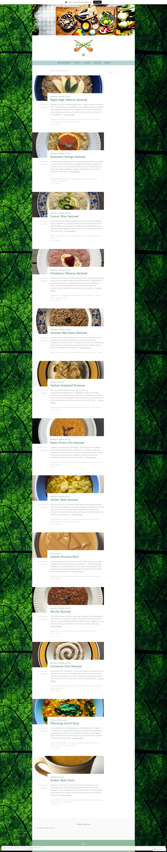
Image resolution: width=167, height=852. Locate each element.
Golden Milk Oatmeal (64, 500)
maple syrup (87, 119)
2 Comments (54, 804)
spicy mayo (81, 576)
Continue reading (69, 114)
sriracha (87, 576)
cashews (57, 407)
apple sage (62, 119)
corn (76, 743)
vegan (69, 121)
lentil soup (85, 743)
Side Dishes (60, 382)
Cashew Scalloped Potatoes (67, 385)
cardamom (58, 519)
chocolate (57, 631)
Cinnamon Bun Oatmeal (66, 666)
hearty (69, 407)
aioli (56, 576)
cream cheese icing (87, 686)
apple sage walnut (70, 119)
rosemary (53, 181)
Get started (97, 2)
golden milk (82, 519)
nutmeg (78, 462)
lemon (67, 236)
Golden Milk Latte (62, 780)
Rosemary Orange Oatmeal (67, 157)
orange (77, 179)
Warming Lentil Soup (64, 723)
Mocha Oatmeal (60, 611)
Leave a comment (55, 124)
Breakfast (54, 96)
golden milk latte (84, 800)
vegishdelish (44, 107)
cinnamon (57, 462)
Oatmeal (61, 96)
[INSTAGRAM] (83, 844)
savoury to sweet (62, 121)
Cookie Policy (30, 849)
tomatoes (58, 745)
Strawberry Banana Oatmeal (68, 273)
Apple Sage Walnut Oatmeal (68, 100)
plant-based (93, 179)
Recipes (77, 63)
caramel (57, 352)
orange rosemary (84, 179)
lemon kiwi (72, 236)
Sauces (58, 553)
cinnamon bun (70, 686)
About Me (97, 63)
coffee (69, 352)
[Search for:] (119, 72)
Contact (108, 63)
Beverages (54, 777)
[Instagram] (83, 55)
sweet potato (97, 462)
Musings (88, 63)
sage (55, 121)
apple (56, 119)
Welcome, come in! (64, 63)
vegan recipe (75, 121)
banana (57, 295)
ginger (77, 519)
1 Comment (99, 352)
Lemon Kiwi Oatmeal (64, 216)
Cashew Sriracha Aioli (64, 557)
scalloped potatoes (85, 407)
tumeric (65, 521)
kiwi (64, 236)
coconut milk (79, 119)
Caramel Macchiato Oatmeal (68, 333)
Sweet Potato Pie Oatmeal (67, 442)
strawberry (91, 295)
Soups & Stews (61, 720)
